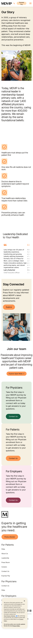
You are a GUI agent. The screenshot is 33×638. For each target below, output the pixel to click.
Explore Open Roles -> (16, 374)
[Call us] (14, 3)
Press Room (5, 562)
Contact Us (13, 416)
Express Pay (21, 3)
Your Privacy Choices (9, 616)
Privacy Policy (16, 626)
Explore (9, 307)
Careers (4, 567)
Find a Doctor (9, 537)
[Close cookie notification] (24, 601)
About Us (4, 553)
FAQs (3, 549)
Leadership (5, 558)
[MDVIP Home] (6, 3)
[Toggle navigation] (30, 3)
